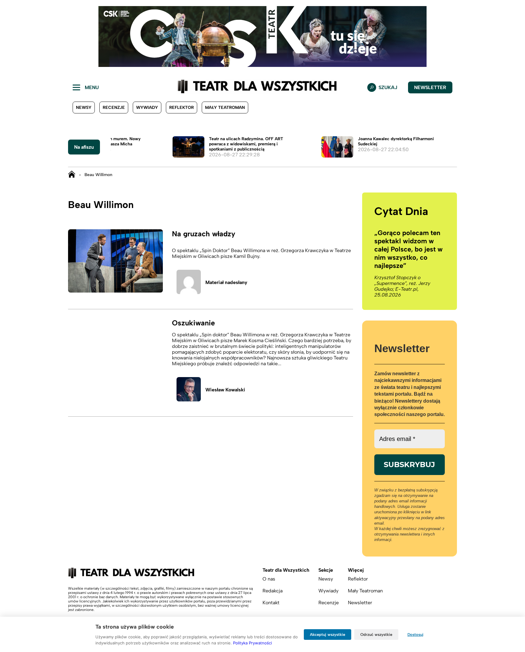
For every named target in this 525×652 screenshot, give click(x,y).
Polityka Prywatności (252, 642)
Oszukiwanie (193, 322)
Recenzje (114, 107)
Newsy (83, 107)
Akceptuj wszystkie (327, 634)
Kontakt (271, 602)
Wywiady (147, 107)
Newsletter (430, 87)
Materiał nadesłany (226, 282)
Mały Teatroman (225, 107)
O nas (268, 579)
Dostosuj (415, 634)
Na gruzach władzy (203, 233)
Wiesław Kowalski (225, 390)
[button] (9, 36)
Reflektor (181, 107)
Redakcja (272, 591)
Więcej (356, 570)
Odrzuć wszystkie (376, 634)
